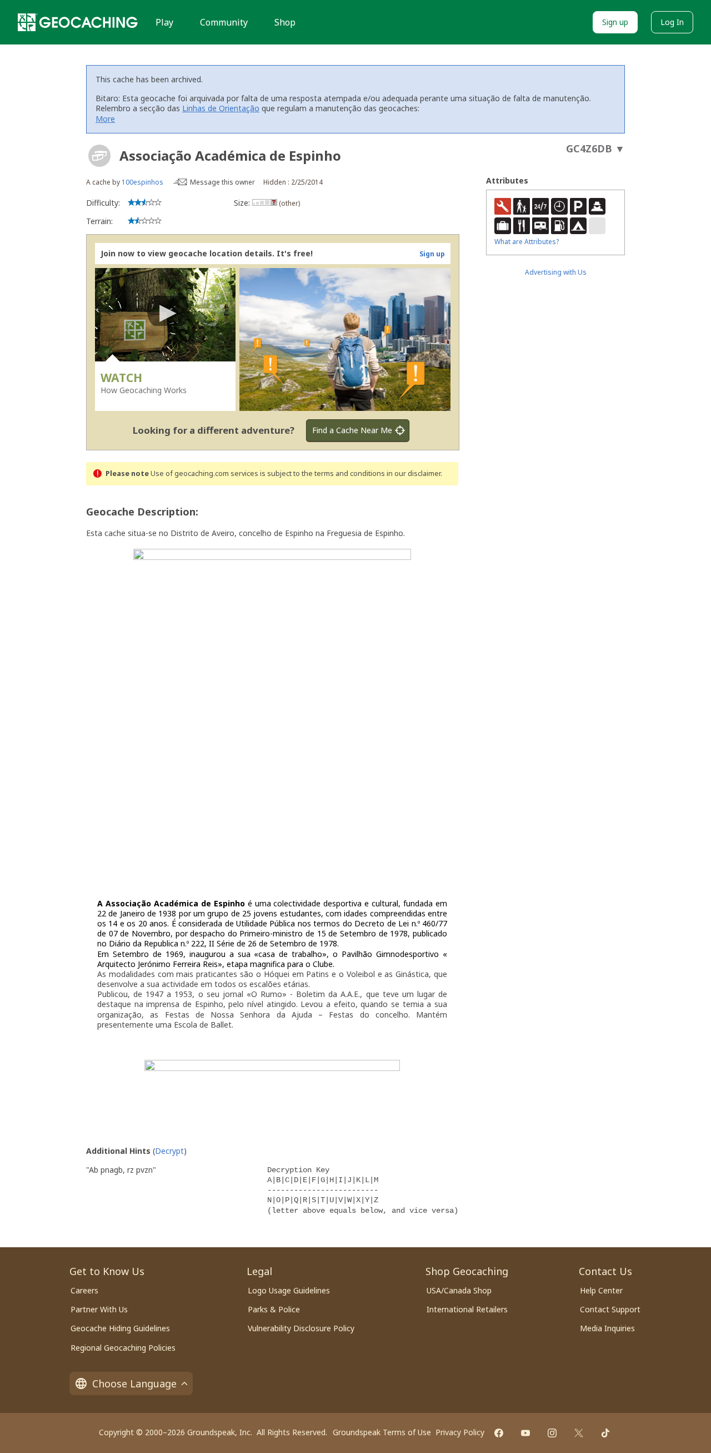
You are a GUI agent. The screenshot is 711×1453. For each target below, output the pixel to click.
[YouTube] (525, 1433)
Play (164, 22)
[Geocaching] (78, 22)
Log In (672, 22)
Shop (285, 22)
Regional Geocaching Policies (123, 1347)
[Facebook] (498, 1433)
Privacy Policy (459, 1432)
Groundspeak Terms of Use (382, 1432)
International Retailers (467, 1309)
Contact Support (610, 1309)
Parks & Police (274, 1309)
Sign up (615, 22)
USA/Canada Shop (459, 1290)
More (105, 118)
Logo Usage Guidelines (289, 1290)
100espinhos (142, 182)
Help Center (601, 1290)
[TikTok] (605, 1433)
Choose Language (134, 1383)
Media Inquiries (607, 1328)
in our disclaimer (413, 473)
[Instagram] (552, 1433)
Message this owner (222, 182)
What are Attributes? (526, 241)
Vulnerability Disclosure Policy (301, 1328)
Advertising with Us (556, 272)
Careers (84, 1290)
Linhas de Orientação (220, 108)
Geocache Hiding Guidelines (120, 1328)
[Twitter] (578, 1433)
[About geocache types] (99, 155)
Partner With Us (99, 1309)
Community (224, 22)
